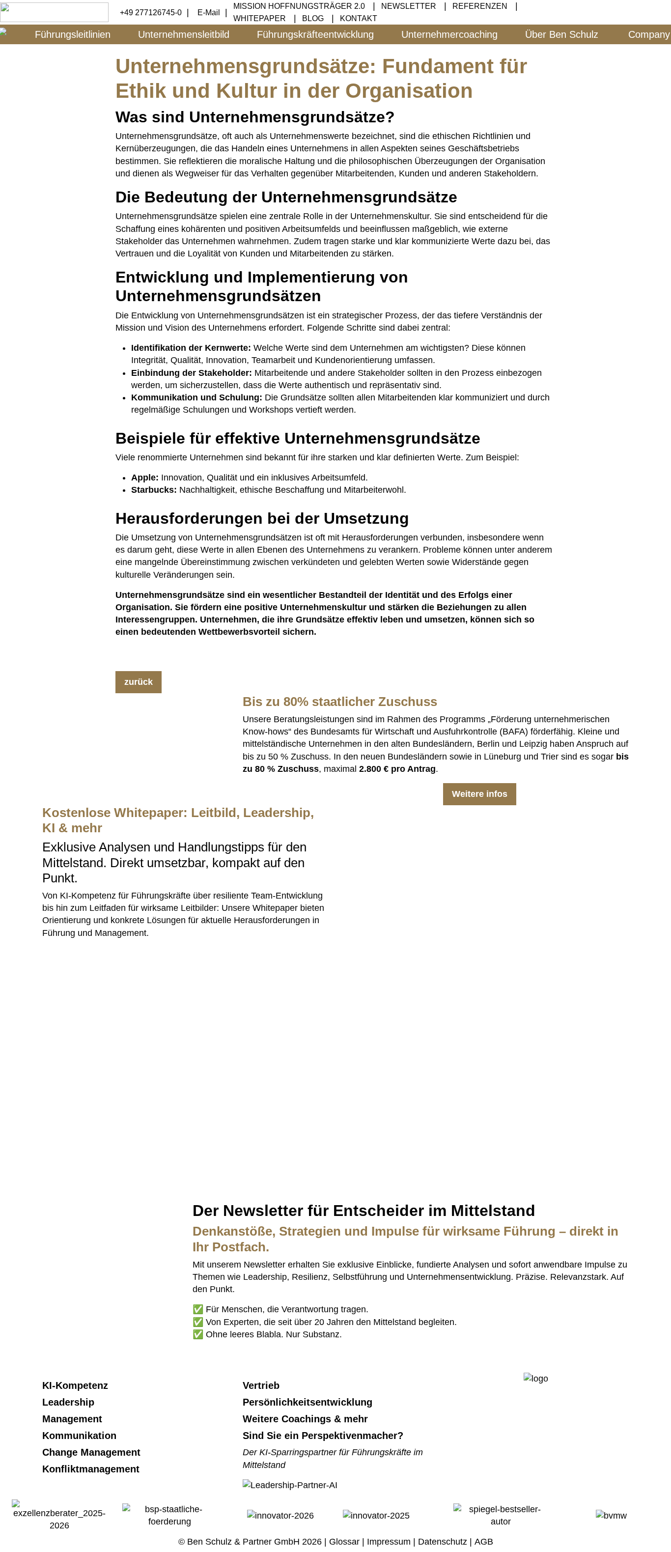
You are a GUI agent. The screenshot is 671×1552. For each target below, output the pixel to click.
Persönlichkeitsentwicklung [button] (309, 1402)
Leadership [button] (69, 1402)
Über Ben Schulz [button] (561, 34)
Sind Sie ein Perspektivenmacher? (323, 1435)
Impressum (389, 1542)
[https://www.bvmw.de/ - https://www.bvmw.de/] (611, 1515)
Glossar (344, 1542)
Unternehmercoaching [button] (449, 34)
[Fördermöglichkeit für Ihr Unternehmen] (170, 1515)
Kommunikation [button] (80, 1435)
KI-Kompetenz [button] (76, 1385)
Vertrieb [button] (262, 1385)
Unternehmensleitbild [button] (183, 34)
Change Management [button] (92, 1452)
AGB (484, 1542)
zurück (138, 682)
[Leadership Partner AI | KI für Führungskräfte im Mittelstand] (290, 986)
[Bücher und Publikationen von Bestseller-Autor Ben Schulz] (501, 1515)
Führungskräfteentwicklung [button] (315, 34)
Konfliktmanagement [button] (92, 1469)
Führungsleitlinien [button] (73, 34)
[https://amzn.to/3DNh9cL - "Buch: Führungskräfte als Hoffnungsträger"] (110, 1106)
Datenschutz (442, 1542)
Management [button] (73, 1418)
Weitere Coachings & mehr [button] (307, 1418)
